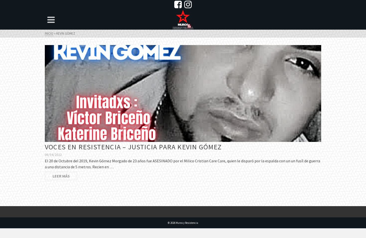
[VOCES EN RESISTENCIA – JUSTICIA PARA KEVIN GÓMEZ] (183, 93)
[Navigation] (51, 20)
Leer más (61, 176)
